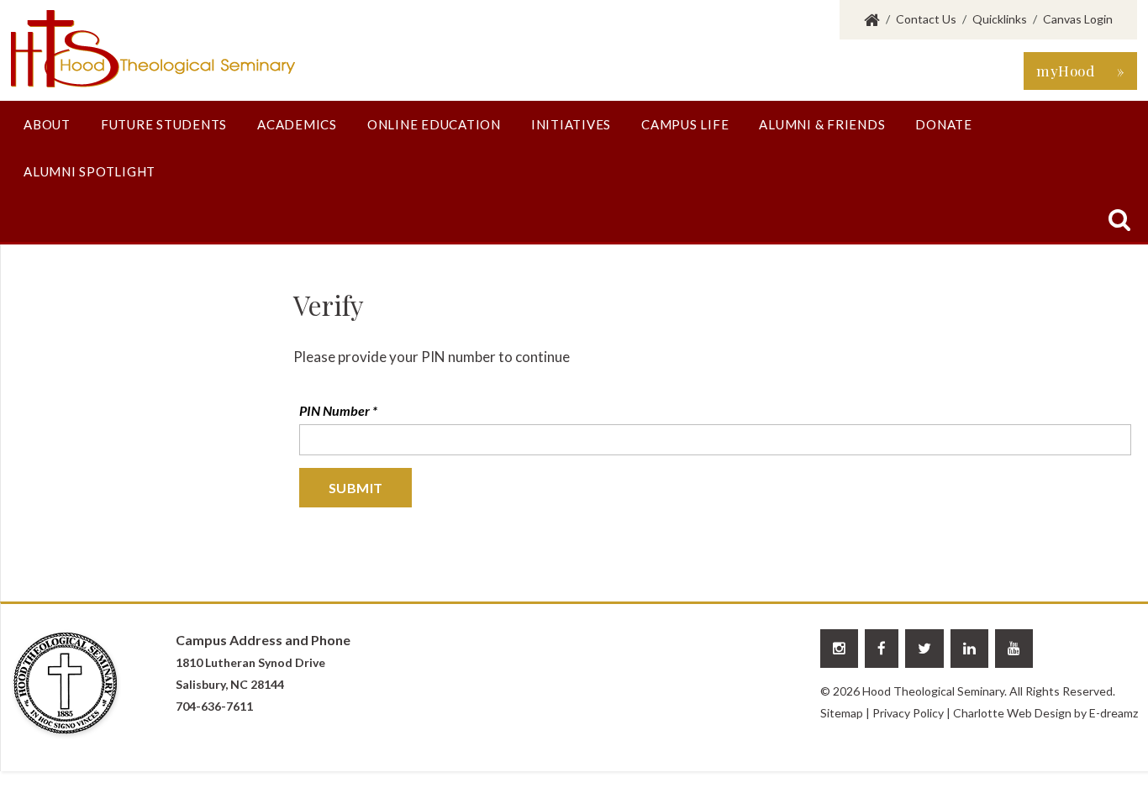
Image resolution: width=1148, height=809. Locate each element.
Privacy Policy (908, 713)
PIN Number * (338, 410)
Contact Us (926, 19)
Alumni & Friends (822, 124)
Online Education (434, 124)
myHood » (1080, 70)
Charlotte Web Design (1012, 713)
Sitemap (841, 713)
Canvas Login (1078, 19)
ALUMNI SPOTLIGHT (89, 171)
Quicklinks (999, 19)
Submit (355, 488)
